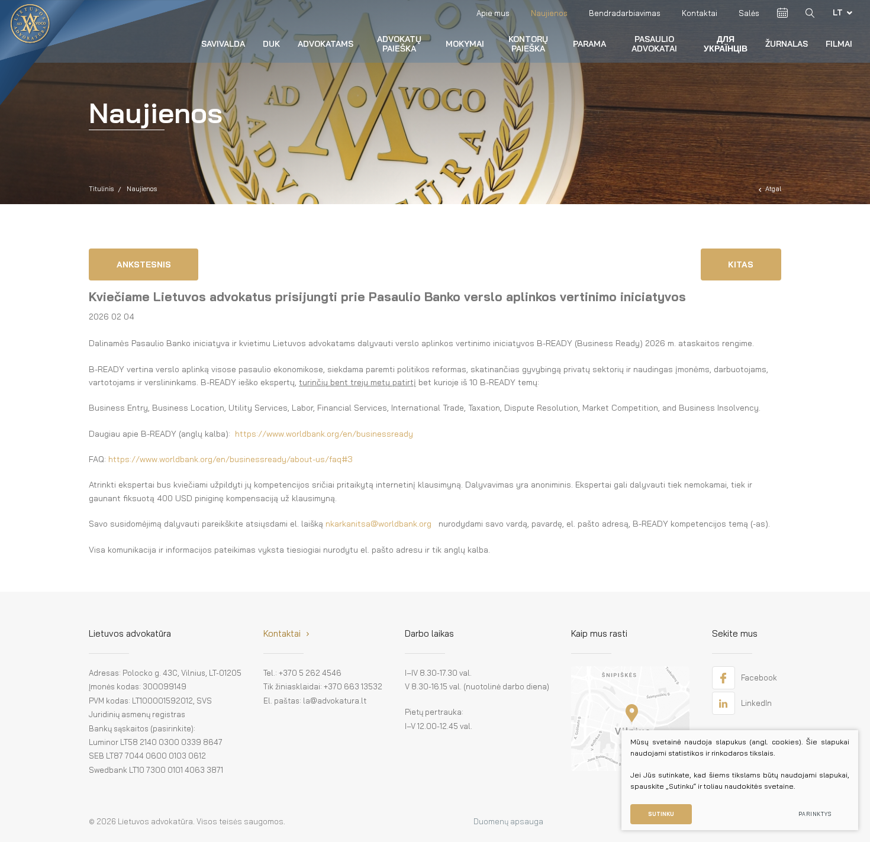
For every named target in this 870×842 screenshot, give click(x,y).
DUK (271, 43)
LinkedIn (756, 703)
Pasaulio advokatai (654, 43)
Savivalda (223, 43)
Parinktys (815, 814)
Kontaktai (699, 13)
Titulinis (101, 189)
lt (838, 12)
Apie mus (493, 13)
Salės (749, 13)
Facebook (759, 677)
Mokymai (465, 43)
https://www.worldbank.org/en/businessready (324, 433)
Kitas (740, 264)
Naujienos (549, 13)
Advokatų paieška (399, 43)
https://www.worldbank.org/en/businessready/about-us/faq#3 (230, 459)
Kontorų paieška (528, 43)
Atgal (773, 189)
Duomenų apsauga (508, 821)
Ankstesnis (144, 264)
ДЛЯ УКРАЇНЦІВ (725, 43)
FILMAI (839, 43)
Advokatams (325, 43)
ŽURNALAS (786, 43)
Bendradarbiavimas (624, 13)
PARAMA (589, 43)
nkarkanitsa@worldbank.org (378, 523)
